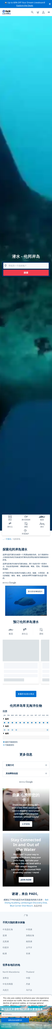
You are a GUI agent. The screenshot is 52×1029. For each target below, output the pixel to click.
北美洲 (6, 941)
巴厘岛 (8, 539)
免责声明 (38, 905)
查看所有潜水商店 (26, 694)
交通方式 (10, 765)
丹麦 (28, 984)
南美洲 (29, 941)
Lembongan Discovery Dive (34, 902)
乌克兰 (6, 990)
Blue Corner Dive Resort (21, 905)
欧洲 (5, 953)
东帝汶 (6, 978)
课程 (41, 633)
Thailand (30, 972)
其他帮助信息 (12, 773)
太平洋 (29, 947)
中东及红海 (8, 929)
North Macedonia (11, 972)
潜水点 (25, 633)
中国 (28, 978)
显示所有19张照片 (35, 591)
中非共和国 (8, 984)
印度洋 (6, 947)
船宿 (11, 633)
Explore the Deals (24, 5)
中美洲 (29, 929)
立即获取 (26, 824)
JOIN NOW (26, 879)
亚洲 (5, 935)
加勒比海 (30, 935)
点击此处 (45, 1025)
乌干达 (29, 990)
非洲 (28, 953)
